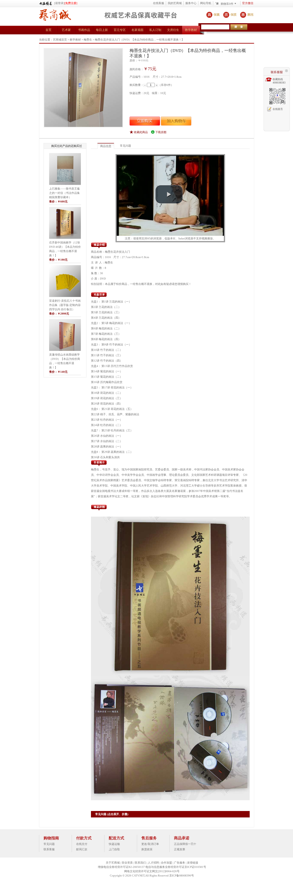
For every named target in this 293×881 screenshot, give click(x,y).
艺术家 (66, 30)
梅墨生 (88, 39)
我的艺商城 (175, 3)
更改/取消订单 (150, 844)
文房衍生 (173, 30)
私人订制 (155, 30)
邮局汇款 (81, 849)
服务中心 (190, 3)
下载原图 (160, 132)
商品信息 (105, 146)
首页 (48, 30)
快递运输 (114, 844)
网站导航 (205, 3)
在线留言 (278, 109)
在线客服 (158, 3)
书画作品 (84, 30)
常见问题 (125, 145)
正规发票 (179, 849)
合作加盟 (166, 862)
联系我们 (140, 862)
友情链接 (192, 862)
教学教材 (191, 30)
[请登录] (59, 3)
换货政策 (147, 849)
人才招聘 (153, 862)
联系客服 (49, 849)
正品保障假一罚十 (185, 844)
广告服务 (179, 862)
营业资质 (127, 862)
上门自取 (114, 849)
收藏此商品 (141, 132)
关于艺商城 (113, 862)
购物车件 (227, 3)
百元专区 (120, 30)
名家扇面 (137, 30)
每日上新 (102, 30)
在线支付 (81, 844)
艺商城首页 (60, 39)
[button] (169, 194)
